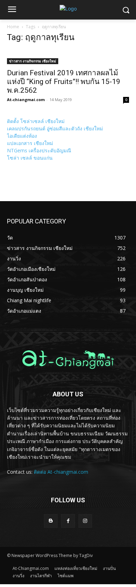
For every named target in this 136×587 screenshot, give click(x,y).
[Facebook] (68, 521)
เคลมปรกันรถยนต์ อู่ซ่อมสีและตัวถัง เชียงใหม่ (55, 128)
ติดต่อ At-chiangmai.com (61, 471)
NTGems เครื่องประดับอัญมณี (39, 150)
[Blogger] (51, 521)
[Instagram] (85, 521)
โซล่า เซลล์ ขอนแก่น (30, 157)
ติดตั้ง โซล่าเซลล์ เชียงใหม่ (36, 121)
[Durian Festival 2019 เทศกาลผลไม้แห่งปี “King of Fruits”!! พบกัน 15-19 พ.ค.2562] (68, 56)
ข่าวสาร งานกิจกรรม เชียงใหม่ (32, 61)
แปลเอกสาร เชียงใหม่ (30, 143)
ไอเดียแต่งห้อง (22, 135)
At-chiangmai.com (26, 99)
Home (13, 27)
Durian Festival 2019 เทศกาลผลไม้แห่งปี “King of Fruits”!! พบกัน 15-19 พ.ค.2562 (63, 81)
